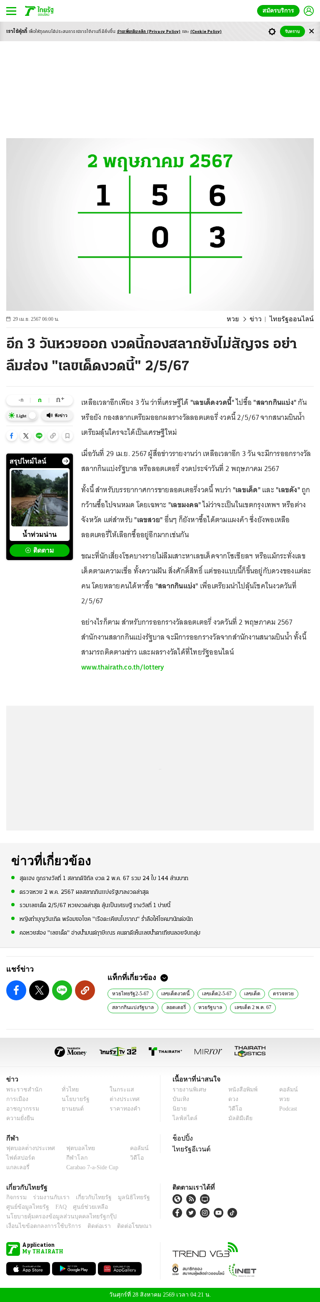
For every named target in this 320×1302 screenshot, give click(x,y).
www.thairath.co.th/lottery (122, 667)
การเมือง (16, 1099)
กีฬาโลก (70, 1158)
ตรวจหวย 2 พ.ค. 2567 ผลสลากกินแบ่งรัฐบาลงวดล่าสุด (84, 892)
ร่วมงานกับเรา (48, 1197)
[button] (11, 435)
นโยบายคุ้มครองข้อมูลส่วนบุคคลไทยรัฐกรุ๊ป (55, 1216)
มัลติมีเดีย (237, 1118)
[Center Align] (311, 31)
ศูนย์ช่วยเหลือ (82, 1207)
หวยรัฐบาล (207, 1006)
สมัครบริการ (280, 10)
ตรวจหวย (280, 993)
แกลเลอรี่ (17, 1167)
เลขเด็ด (250, 993)
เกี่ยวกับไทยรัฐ (87, 1197)
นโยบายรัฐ (72, 1099)
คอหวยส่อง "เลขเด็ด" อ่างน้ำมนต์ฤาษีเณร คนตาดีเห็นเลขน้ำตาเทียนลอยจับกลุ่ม (110, 932)
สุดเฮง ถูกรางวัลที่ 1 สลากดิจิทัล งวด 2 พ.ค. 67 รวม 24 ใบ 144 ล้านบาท (104, 878)
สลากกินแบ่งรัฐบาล (131, 1006)
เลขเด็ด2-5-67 (215, 993)
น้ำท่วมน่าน (39, 534)
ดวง (231, 1099)
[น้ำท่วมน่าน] (39, 498)
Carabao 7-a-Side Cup (90, 1167)
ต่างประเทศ (121, 1099)
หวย (241, 319)
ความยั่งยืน (19, 1118)
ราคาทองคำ (122, 1109)
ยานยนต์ (70, 1109)
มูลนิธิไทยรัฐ (124, 1197)
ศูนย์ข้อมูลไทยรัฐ (25, 1207)
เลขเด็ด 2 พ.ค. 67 (249, 1006)
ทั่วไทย (68, 1089)
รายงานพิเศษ (187, 1089)
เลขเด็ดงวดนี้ (175, 993)
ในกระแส (118, 1089)
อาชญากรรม (21, 1109)
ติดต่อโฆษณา (120, 1226)
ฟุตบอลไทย (74, 1148)
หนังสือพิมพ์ (239, 1089)
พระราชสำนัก (21, 1089)
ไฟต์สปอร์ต (19, 1158)
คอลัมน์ (284, 1089)
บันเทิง (179, 1099)
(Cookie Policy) (206, 32)
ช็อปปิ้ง (181, 1138)
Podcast (286, 1109)
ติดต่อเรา (88, 1226)
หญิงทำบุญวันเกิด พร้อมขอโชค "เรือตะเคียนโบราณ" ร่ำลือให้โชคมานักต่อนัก (106, 918)
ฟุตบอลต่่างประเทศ (27, 1148)
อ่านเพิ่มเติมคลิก (149, 32)
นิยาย (178, 1109)
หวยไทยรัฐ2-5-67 (130, 993)
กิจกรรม (15, 1197)
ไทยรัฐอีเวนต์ (189, 1149)
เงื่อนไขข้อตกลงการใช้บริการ (38, 1226)
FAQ (55, 1207)
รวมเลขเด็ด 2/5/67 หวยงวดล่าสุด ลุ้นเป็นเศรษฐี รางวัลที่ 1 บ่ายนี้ (95, 905)
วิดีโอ (232, 1109)
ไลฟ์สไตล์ (183, 1118)
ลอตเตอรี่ (173, 1006)
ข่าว (263, 319)
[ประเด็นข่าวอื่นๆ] (66, 461)
